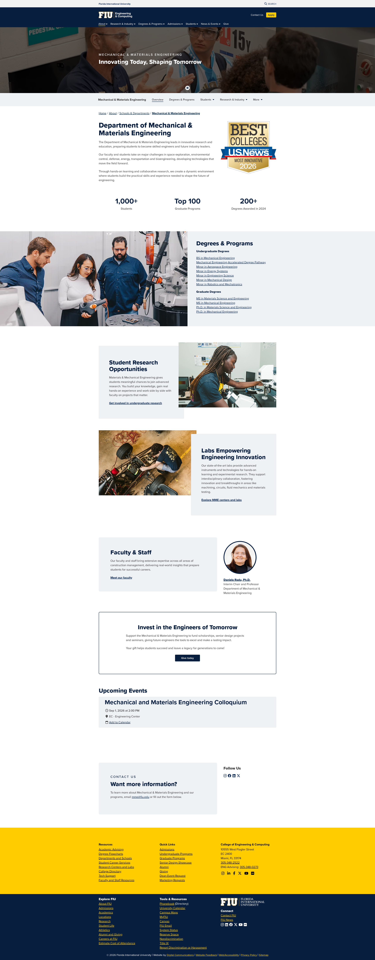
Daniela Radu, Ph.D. (237, 580)
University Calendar (172, 908)
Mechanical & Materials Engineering (122, 99)
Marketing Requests (172, 880)
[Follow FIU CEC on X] (240, 873)
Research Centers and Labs (116, 867)
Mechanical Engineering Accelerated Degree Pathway (231, 262)
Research (105, 921)
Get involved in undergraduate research (135, 403)
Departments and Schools (115, 858)
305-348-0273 (249, 867)
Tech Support (107, 876)
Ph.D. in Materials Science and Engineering (224, 307)
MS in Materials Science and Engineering (222, 298)
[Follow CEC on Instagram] (223, 873)
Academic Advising (111, 849)
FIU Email (166, 925)
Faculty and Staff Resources (116, 880)
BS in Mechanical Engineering (215, 258)
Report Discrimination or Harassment (183, 947)
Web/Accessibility (229, 955)
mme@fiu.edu (140, 797)
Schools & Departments (134, 113)
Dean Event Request (172, 876)
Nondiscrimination (171, 939)
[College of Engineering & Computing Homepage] (115, 15)
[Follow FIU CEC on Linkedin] (229, 873)
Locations (105, 917)
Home (102, 113)
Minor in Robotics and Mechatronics (219, 284)
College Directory (110, 871)
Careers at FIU (108, 939)
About (113, 113)
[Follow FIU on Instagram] (223, 924)
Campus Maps (169, 912)
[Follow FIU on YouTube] (241, 924)
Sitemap (263, 955)
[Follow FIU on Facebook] (231, 924)
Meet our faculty (121, 577)
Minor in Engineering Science (215, 275)
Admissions (167, 849)
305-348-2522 (230, 862)
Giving (164, 871)
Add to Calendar (120, 722)
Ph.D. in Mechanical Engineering (217, 311)
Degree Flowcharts (111, 854)
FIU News (227, 920)
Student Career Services (114, 862)
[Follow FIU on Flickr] (246, 924)
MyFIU (164, 917)
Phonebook (167, 903)
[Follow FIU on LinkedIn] (227, 924)
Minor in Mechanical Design (214, 280)
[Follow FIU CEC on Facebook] (234, 873)
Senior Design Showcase (176, 862)
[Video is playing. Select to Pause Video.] (187, 88)
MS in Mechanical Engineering (215, 303)
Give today (187, 658)
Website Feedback (206, 955)
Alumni (164, 867)
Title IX (164, 943)
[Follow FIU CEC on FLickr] (253, 873)
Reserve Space (169, 934)
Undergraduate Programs (176, 854)
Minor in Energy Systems (212, 271)
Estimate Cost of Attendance (117, 943)
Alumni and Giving (110, 934)
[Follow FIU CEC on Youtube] (247, 873)
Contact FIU (228, 915)
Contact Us (257, 15)
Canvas (164, 921)
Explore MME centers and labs (221, 500)
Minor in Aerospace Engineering (216, 267)
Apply (271, 15)
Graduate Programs (172, 858)
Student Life (106, 925)
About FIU (105, 903)
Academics (106, 912)
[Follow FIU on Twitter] (236, 924)
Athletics (104, 930)
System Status (169, 930)
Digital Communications (180, 955)
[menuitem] (103, 23)
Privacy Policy (249, 955)
